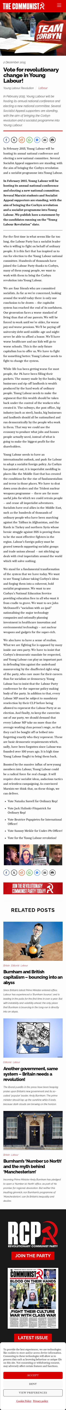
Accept (33, 1375)
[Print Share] (53, 140)
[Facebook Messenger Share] (37, 140)
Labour (43, 88)
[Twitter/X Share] (14, 140)
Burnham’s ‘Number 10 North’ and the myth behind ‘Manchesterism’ (32, 1166)
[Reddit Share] (22, 140)
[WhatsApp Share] (29, 140)
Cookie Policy (23, 1401)
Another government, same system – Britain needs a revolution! (30, 1074)
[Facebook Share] (6, 140)
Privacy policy (40, 1401)
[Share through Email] (45, 140)
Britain (6, 965)
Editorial (15, 965)
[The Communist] (24, 8)
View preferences (33, 1392)
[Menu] (59, 5)
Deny (33, 1383)
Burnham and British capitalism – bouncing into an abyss (33, 977)
